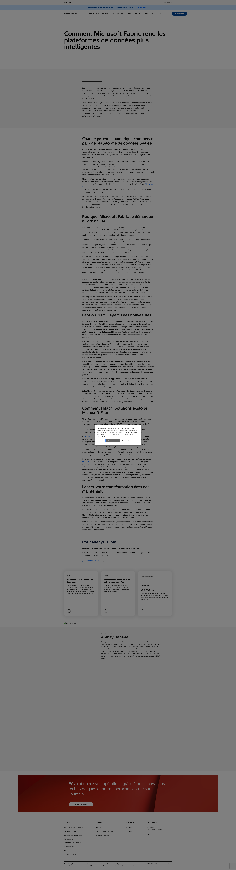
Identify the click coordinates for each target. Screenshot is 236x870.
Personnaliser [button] (126, 441)
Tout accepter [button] (113, 441)
